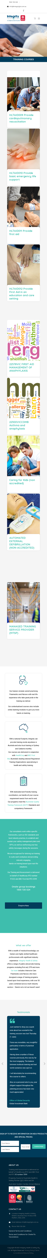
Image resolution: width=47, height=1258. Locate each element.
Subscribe (38, 1146)
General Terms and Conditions (20, 1231)
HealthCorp (20, 755)
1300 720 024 (13, 2)
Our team (14, 971)
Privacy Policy (29, 1250)
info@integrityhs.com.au (17, 6)
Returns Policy (28, 1253)
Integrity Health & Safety (28, 961)
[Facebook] (23, 11)
